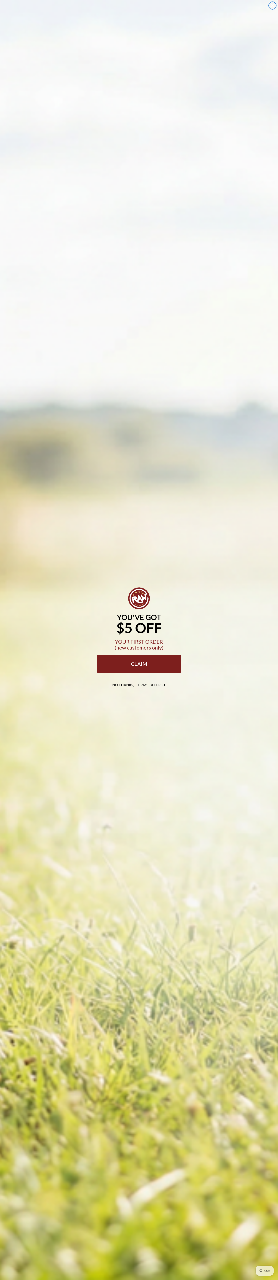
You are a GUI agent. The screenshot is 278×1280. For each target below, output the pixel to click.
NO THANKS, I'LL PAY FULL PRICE (139, 685)
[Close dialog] (272, 5)
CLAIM (139, 664)
